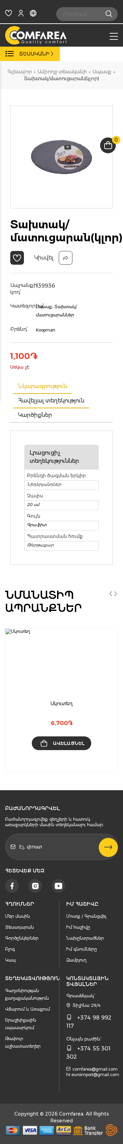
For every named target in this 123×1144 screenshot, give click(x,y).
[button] (17, 258)
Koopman (45, 330)
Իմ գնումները (81, 949)
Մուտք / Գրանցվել (86, 916)
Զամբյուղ (76, 960)
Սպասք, (44, 306)
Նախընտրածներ (85, 938)
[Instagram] (35, 886)
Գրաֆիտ (36, 524)
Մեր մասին (17, 916)
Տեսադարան (19, 927)
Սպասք (101, 72)
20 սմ (33, 504)
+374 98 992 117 (88, 1021)
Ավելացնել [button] (68, 743)
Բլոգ (10, 949)
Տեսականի (34, 54)
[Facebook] (12, 886)
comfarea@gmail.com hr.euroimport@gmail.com (92, 1072)
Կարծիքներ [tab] (35, 415)
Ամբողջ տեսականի (62, 72)
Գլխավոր (20, 72)
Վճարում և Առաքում (27, 1009)
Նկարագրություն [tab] (42, 386)
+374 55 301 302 (88, 1052)
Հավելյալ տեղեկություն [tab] (51, 400)
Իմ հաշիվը (78, 927)
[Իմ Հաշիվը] (20, 14)
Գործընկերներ (22, 938)
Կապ (10, 960)
